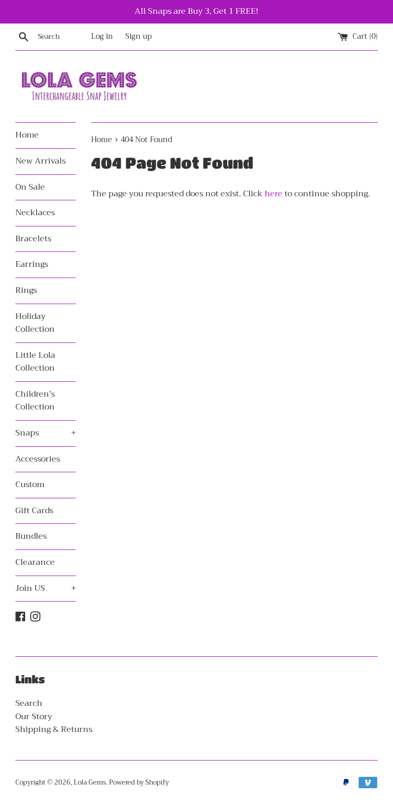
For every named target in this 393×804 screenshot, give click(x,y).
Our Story (33, 716)
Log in (102, 36)
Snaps (45, 433)
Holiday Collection (35, 323)
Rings (26, 290)
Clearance (35, 562)
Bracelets (33, 239)
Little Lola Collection (35, 362)
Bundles (31, 536)
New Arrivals (40, 161)
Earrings (31, 264)
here (273, 194)
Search (28, 703)
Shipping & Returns (53, 729)
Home (27, 135)
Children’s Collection (35, 401)
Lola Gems (90, 782)
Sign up (138, 36)
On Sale (30, 187)
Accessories (37, 459)
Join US (45, 588)
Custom (30, 484)
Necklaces (35, 212)
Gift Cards (34, 510)
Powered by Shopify (139, 782)
